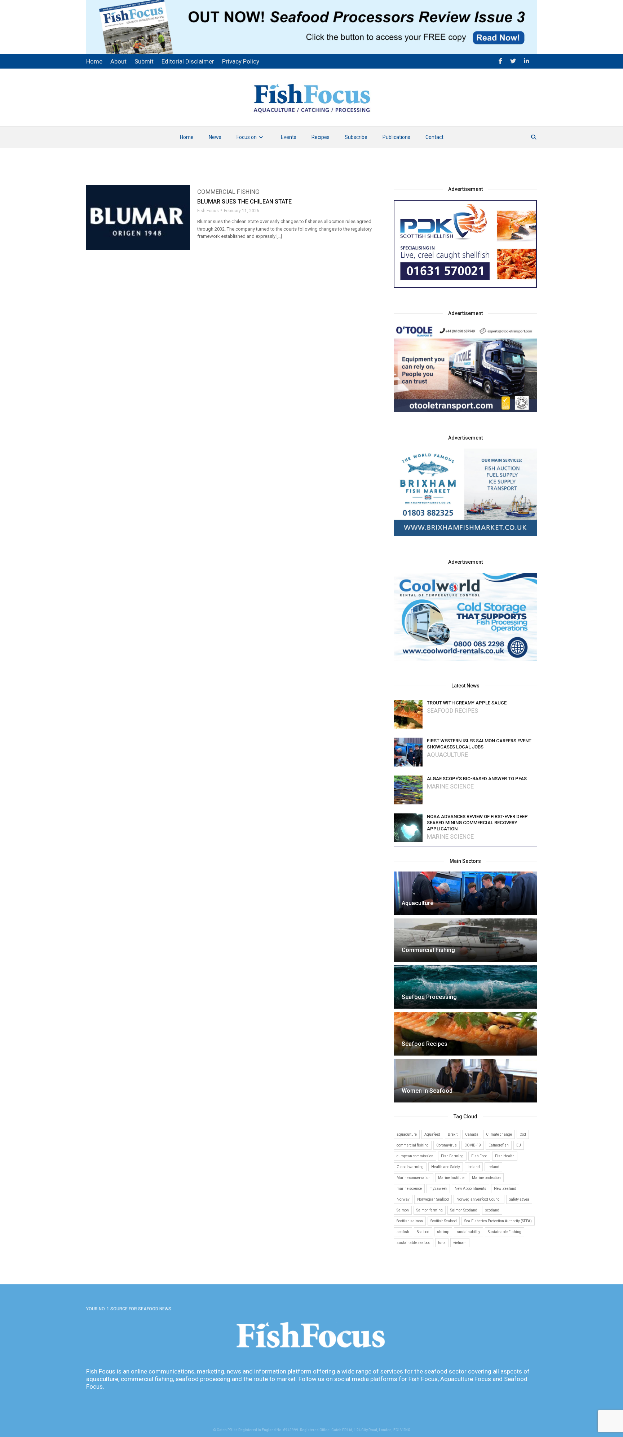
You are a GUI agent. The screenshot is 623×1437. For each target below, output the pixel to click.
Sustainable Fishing (504, 1232)
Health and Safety (445, 1167)
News (215, 137)
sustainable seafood (413, 1243)
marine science (409, 1189)
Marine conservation (413, 1178)
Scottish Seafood (443, 1221)
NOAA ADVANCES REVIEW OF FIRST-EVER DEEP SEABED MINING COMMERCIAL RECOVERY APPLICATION (477, 822)
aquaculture (407, 1134)
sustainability (468, 1232)
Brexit (453, 1134)
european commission (415, 1156)
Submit (144, 61)
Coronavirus (446, 1145)
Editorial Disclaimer (188, 61)
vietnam (460, 1243)
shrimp (443, 1232)
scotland (492, 1210)
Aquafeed (432, 1134)
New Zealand (505, 1189)
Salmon (403, 1210)
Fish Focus (208, 210)
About (118, 61)
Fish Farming (452, 1156)
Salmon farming (429, 1210)
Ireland (493, 1167)
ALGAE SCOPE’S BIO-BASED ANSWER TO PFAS (477, 778)
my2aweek (438, 1189)
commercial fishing (413, 1145)
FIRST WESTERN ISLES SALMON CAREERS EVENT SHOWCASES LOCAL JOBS (479, 744)
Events (288, 137)
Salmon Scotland (463, 1210)
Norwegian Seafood (433, 1199)
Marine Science (450, 786)
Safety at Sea (519, 1199)
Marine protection (486, 1178)
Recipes (321, 137)
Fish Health (504, 1156)
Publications (396, 137)
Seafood (423, 1232)
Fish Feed (479, 1156)
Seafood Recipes (452, 711)
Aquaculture (447, 755)
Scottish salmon (410, 1221)
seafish (403, 1232)
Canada (471, 1134)
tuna (442, 1243)
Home (187, 137)
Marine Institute (451, 1178)
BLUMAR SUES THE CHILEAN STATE (244, 201)
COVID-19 (472, 1145)
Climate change (499, 1134)
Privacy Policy (240, 61)
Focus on (247, 137)
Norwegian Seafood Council (479, 1199)
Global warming (410, 1167)
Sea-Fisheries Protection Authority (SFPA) (498, 1221)
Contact (434, 137)
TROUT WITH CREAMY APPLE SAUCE (467, 703)
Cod (523, 1134)
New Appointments (470, 1189)
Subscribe (356, 137)
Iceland (474, 1167)
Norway (403, 1199)
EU (518, 1145)
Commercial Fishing (228, 192)
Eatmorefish (499, 1145)
